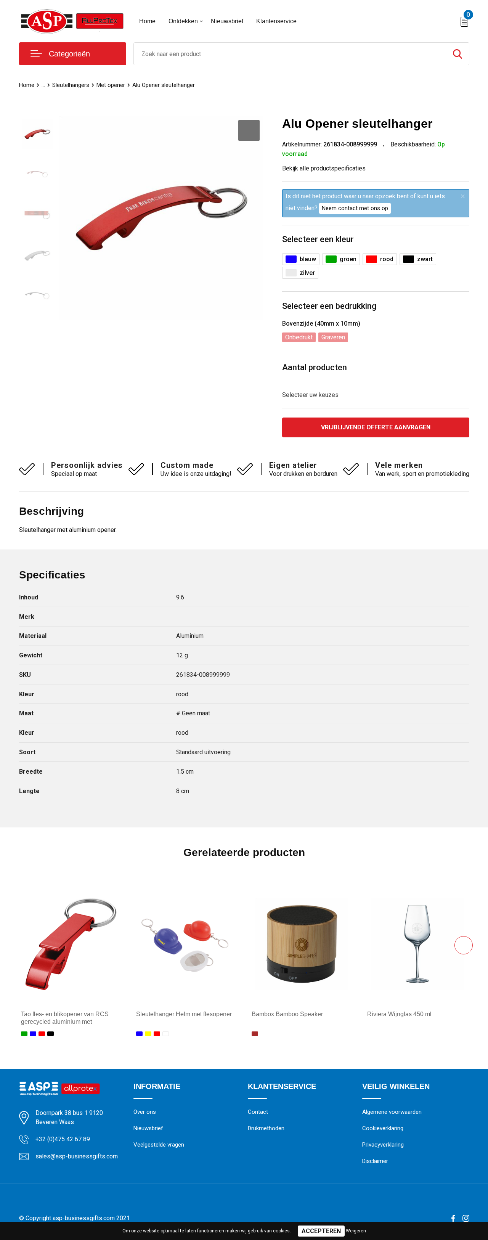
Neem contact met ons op (355, 208)
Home (147, 21)
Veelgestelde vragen (158, 1144)
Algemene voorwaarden (392, 1111)
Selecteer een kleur (318, 239)
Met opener (110, 85)
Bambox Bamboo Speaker (287, 1014)
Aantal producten (314, 367)
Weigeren (356, 1231)
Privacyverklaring (383, 1144)
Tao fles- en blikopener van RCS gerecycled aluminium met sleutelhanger (65, 1022)
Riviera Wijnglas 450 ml (399, 1014)
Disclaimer (375, 1161)
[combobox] (290, 54)
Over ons (144, 1111)
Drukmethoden (266, 1128)
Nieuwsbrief (227, 21)
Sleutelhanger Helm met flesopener (184, 1014)
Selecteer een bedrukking (329, 306)
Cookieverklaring (382, 1128)
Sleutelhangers (70, 85)
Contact (258, 1111)
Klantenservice (276, 21)
